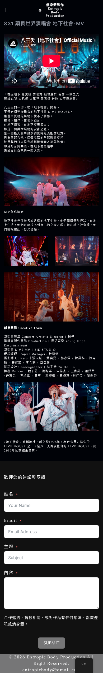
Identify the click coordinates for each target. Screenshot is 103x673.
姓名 (8, 494)
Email (10, 520)
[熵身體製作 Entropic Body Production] (40, 10)
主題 (8, 546)
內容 (8, 572)
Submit (51, 643)
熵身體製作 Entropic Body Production (55, 10)
